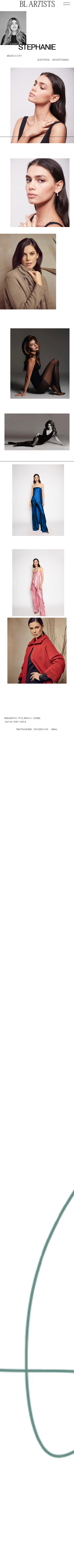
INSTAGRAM (24, 729)
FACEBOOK (41, 729)
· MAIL (53, 729)
